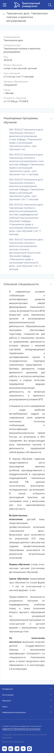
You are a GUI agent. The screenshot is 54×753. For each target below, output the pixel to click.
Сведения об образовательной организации (21, 729)
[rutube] (10, 748)
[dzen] (23, 748)
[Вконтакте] (4, 748)
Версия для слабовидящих (13, 741)
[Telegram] (17, 748)
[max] (29, 748)
